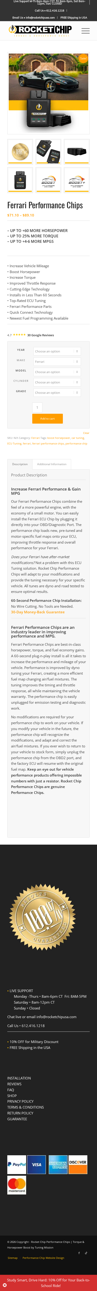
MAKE (21, 360)
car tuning (78, 438)
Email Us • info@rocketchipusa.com (33, 17)
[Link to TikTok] (86, 1252)
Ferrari (35, 438)
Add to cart (47, 419)
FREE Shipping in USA (74, 17)
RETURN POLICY (20, 1113)
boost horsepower (58, 438)
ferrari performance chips (48, 443)
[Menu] (83, 30)
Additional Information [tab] (51, 464)
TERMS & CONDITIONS (25, 1107)
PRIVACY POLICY (20, 1101)
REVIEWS (14, 1084)
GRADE (21, 391)
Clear (86, 433)
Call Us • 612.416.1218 (49, 10)
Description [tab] (20, 464)
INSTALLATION (19, 1078)
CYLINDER (21, 381)
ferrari (27, 443)
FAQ (10, 1089)
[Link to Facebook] (79, 1252)
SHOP (12, 1095)
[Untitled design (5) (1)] (40, 30)
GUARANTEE (17, 1119)
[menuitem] (50, 2)
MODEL (21, 370)
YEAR (21, 350)
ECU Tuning (14, 443)
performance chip (76, 443)
